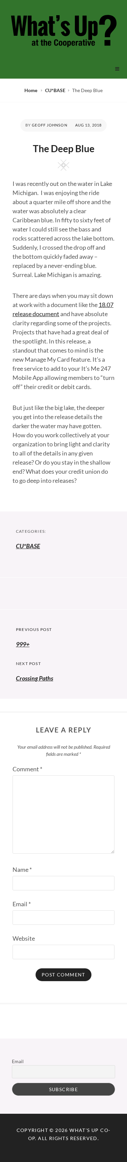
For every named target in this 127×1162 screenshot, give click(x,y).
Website (24, 938)
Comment (27, 769)
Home (31, 90)
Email (22, 904)
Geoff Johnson (49, 125)
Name (22, 869)
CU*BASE (55, 90)
